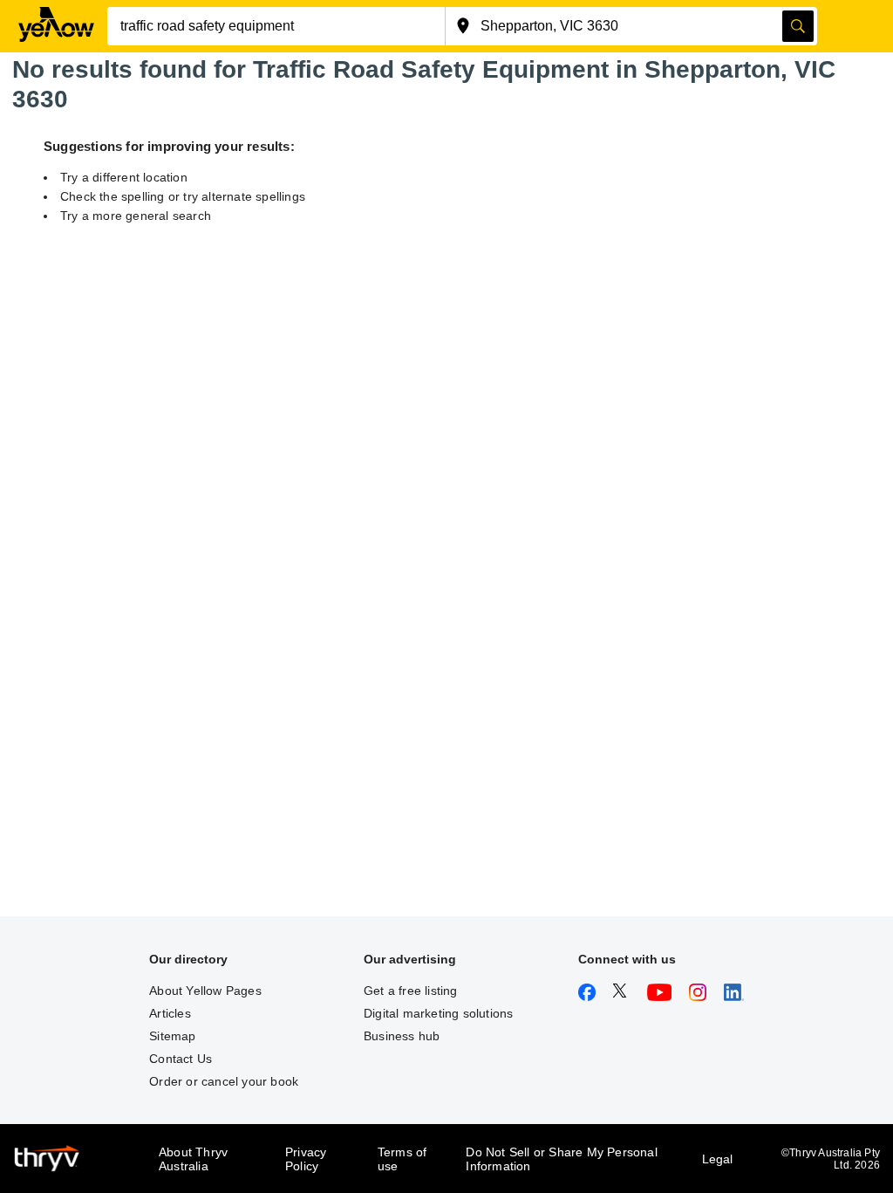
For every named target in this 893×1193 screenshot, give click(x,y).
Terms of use (402, 1159)
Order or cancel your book (223, 1081)
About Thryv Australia (193, 1159)
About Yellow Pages (205, 991)
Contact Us (180, 1059)
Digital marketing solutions (438, 1013)
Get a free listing (411, 991)
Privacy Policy (305, 1159)
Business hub (402, 1036)
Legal (717, 1159)
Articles (170, 1013)
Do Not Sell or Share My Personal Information (561, 1159)
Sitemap (172, 1036)
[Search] (798, 26)
